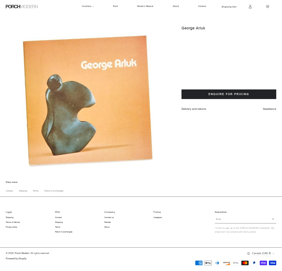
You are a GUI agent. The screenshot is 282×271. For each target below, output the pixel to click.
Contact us (109, 217)
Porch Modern (22, 253)
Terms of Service (13, 222)
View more (11, 182)
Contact (9, 191)
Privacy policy (11, 227)
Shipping (23, 191)
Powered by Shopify (16, 258)
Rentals (107, 222)
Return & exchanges (53, 191)
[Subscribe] (274, 219)
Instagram (157, 217)
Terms (36, 191)
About (107, 227)
